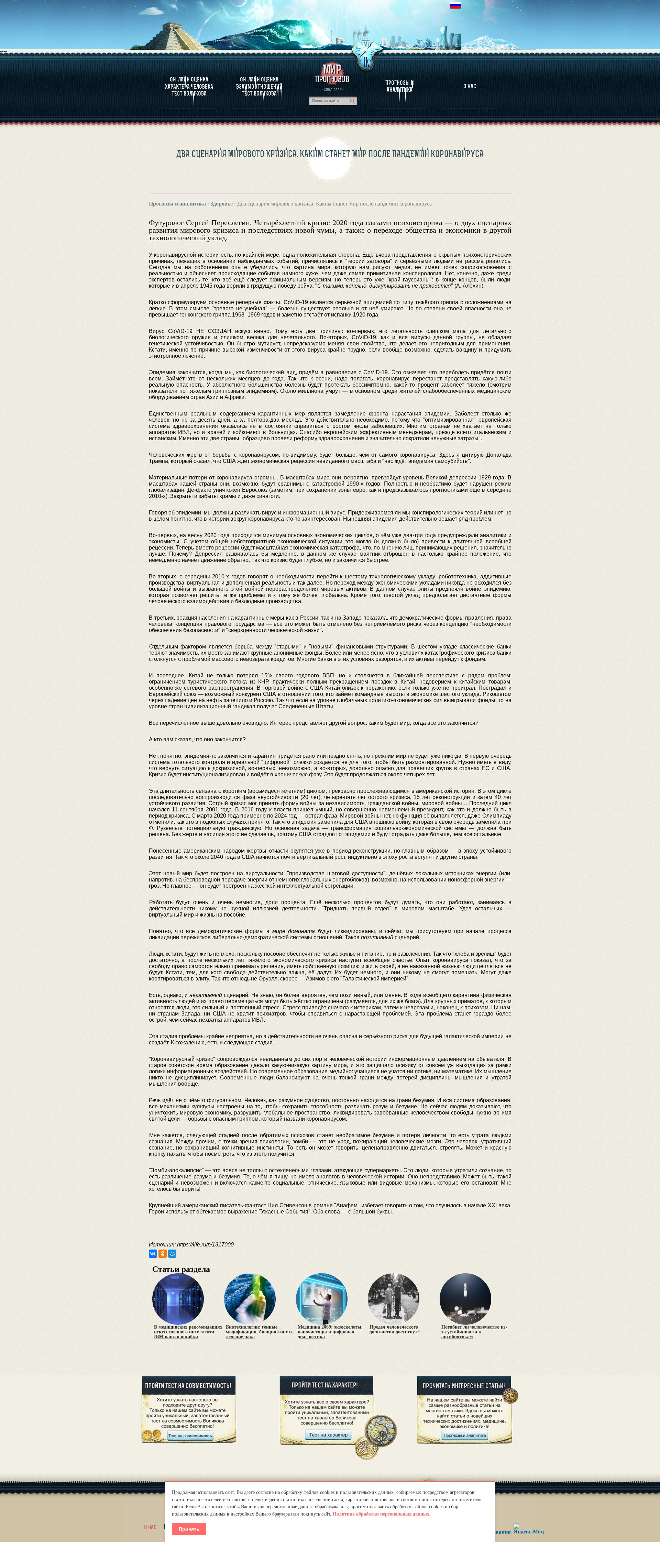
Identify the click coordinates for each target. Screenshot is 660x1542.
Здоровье (221, 204)
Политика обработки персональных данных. (382, 1514)
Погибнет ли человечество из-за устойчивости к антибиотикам (474, 1332)
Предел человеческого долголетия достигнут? (395, 1329)
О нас (150, 1527)
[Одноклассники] (162, 1254)
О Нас (469, 86)
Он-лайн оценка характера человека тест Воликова (189, 86)
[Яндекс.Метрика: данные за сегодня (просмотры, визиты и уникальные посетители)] (529, 1528)
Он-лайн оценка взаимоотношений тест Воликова (259, 86)
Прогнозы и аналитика (399, 86)
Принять (189, 1529)
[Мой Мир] (172, 1254)
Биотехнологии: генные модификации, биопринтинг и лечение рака (259, 1332)
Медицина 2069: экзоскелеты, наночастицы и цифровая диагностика (330, 1332)
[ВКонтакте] (153, 1254)
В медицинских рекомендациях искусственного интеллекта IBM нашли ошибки (188, 1332)
